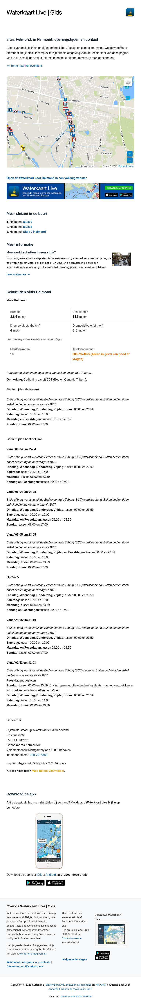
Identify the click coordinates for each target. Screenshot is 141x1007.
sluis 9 (27, 221)
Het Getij (100, 984)
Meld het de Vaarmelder (48, 770)
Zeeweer (71, 984)
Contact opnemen (72, 938)
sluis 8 (27, 226)
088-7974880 (38, 754)
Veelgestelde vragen (74, 959)
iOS (39, 874)
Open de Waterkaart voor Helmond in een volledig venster (47, 178)
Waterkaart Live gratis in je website (28, 962)
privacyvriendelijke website (76, 996)
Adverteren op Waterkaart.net (25, 966)
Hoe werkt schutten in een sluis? (31, 252)
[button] (74, 139)
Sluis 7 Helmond (34, 231)
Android (51, 874)
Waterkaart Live (55, 984)
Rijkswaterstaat (125, 165)
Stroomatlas (84, 984)
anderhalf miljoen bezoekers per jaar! (70, 989)
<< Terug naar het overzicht (24, 65)
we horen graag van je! (32, 953)
